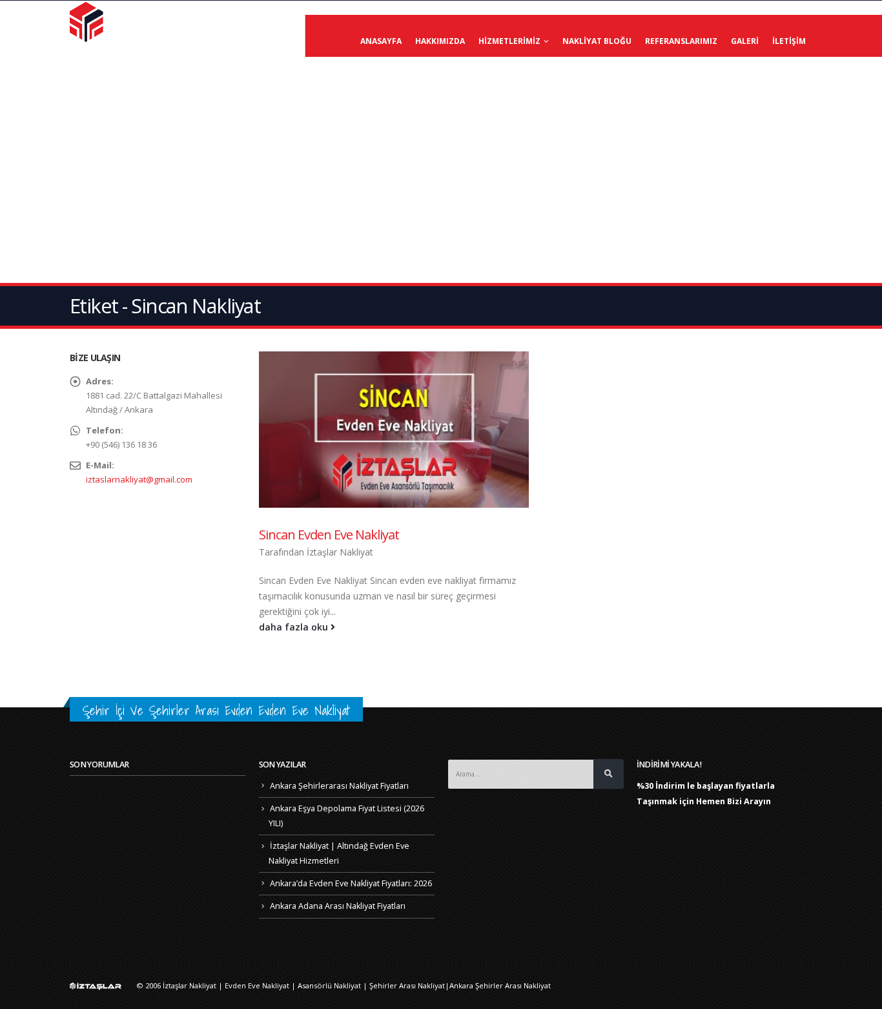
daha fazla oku (295, 627)
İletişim (789, 41)
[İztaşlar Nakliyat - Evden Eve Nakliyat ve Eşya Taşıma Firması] (87, 21)
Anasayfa (381, 41)
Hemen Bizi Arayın (733, 801)
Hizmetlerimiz (509, 41)
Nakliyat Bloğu (596, 41)
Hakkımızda (440, 41)
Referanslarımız (681, 41)
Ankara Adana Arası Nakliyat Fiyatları (337, 905)
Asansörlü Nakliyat (329, 985)
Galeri (745, 41)
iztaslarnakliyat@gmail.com (139, 479)
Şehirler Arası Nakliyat (407, 985)
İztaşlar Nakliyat (340, 552)
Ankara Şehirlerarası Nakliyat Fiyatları (339, 785)
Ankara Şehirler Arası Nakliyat (500, 985)
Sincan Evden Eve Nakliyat (329, 534)
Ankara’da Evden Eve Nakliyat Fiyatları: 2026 (351, 883)
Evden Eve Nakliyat (257, 985)
